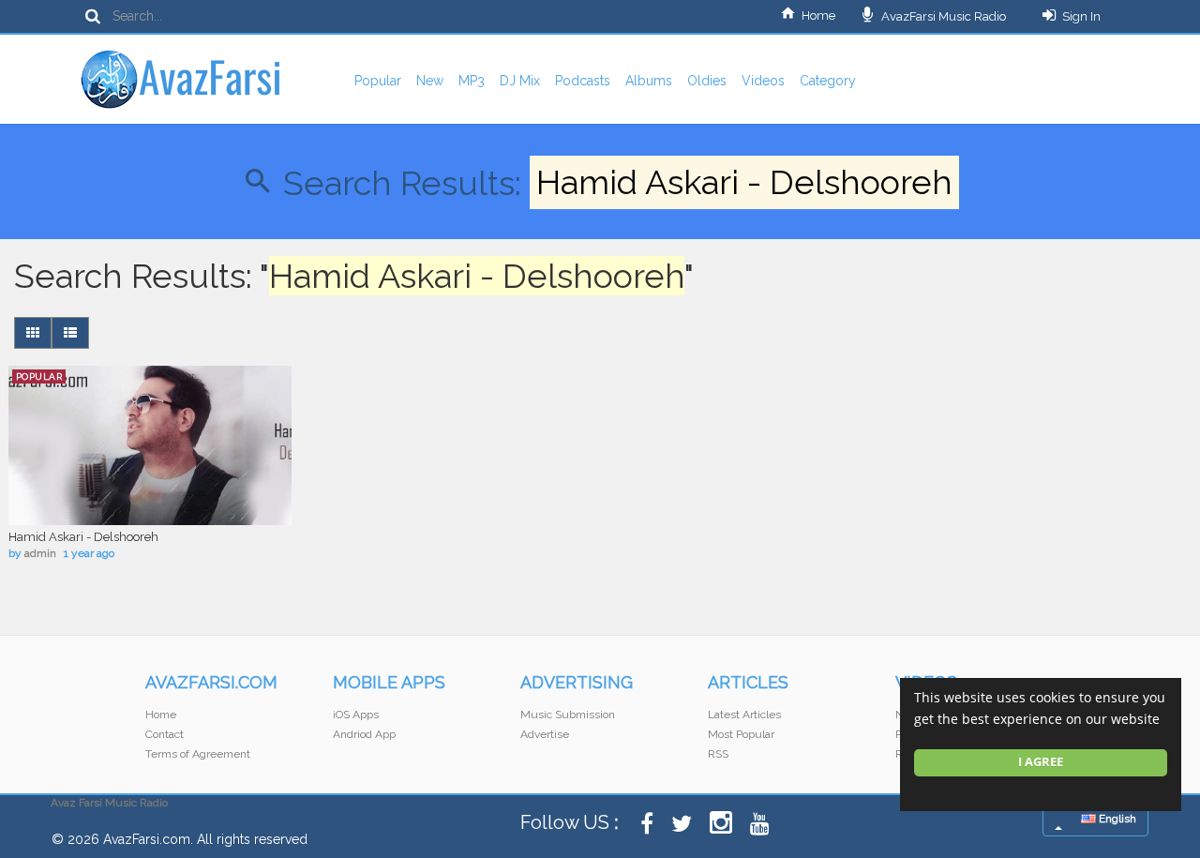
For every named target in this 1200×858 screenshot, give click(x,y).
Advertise (544, 734)
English (1116, 818)
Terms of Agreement (197, 753)
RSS (718, 753)
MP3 (471, 80)
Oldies (707, 80)
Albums (648, 80)
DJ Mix (520, 80)
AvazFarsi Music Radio (942, 16)
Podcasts (582, 80)
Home (818, 15)
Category (828, 80)
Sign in (1081, 16)
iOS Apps (356, 714)
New (429, 80)
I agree (1040, 762)
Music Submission (567, 714)
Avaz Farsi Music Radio (109, 802)
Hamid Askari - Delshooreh (83, 537)
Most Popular (741, 734)
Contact (164, 734)
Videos (763, 80)
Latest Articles (744, 714)
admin (40, 553)
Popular (377, 80)
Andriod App (364, 734)
